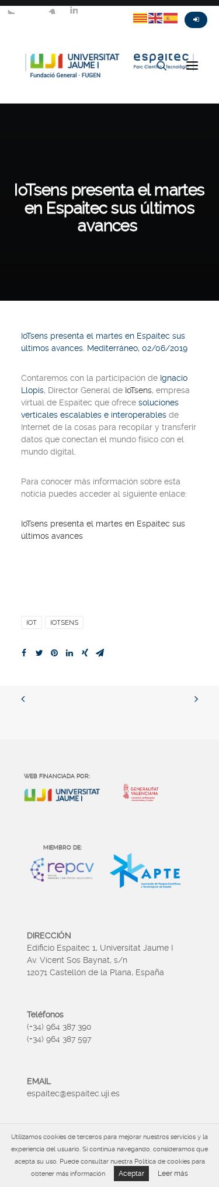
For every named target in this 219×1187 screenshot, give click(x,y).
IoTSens (64, 622)
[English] (156, 17)
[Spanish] (171, 17)
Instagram (52, 10)
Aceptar (131, 1173)
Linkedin (73, 10)
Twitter (10, 10)
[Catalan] (140, 17)
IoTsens (138, 390)
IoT (31, 622)
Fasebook (31, 10)
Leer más (173, 1173)
